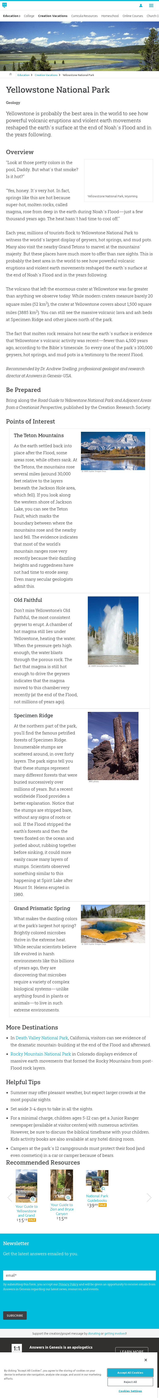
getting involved (115, 1333)
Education (24, 75)
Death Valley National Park (42, 1037)
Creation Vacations (46, 75)
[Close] (145, 1360)
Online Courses (133, 16)
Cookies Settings (130, 1391)
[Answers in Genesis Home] (14, 5)
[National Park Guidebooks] (97, 1181)
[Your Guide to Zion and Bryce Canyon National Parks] (62, 1185)
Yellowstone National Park (78, 75)
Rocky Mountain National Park (41, 1054)
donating (94, 1333)
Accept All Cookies (130, 1372)
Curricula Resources (84, 16)
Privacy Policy (68, 1284)
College (29, 16)
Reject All (130, 1381)
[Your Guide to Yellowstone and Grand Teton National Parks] (26, 1186)
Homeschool (110, 16)
